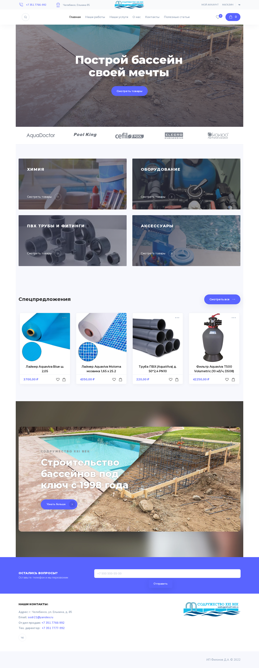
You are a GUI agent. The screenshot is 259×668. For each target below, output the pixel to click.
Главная (75, 17)
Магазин (227, 4)
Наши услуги (119, 17)
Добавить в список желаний (58, 383)
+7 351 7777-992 (53, 628)
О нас (137, 17)
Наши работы (95, 17)
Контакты (152, 17)
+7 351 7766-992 (36, 5)
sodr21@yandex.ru (40, 617)
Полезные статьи (177, 17)
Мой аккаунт (210, 4)
